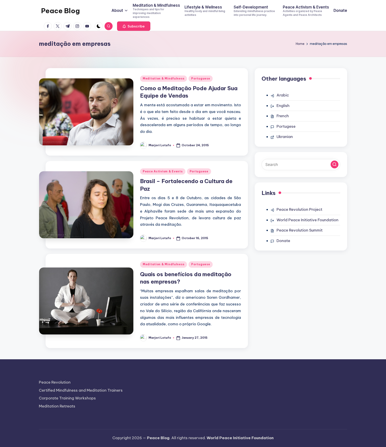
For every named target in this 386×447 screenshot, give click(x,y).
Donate (283, 240)
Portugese (286, 126)
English (283, 105)
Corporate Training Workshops (67, 398)
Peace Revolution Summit (300, 230)
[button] (133, 26)
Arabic (283, 95)
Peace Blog (60, 10)
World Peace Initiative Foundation (307, 219)
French (283, 115)
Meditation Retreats (57, 406)
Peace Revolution (55, 382)
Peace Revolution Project (299, 209)
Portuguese (200, 78)
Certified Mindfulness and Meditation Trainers (81, 390)
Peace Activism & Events (163, 171)
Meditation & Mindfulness (163, 78)
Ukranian (285, 136)
